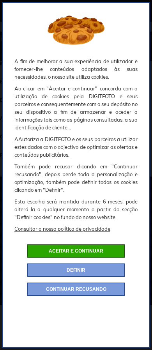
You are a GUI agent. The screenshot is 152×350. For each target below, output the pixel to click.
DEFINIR (76, 270)
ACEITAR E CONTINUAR (76, 251)
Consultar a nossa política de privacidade (62, 229)
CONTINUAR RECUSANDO (76, 289)
